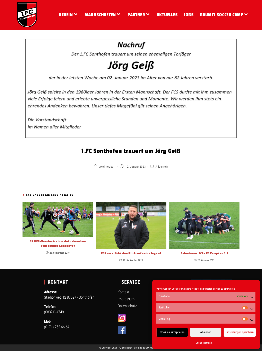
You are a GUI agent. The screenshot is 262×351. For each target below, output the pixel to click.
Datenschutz (127, 306)
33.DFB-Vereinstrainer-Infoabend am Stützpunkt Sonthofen (58, 244)
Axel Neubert (107, 166)
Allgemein (162, 166)
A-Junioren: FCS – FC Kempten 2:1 (204, 253)
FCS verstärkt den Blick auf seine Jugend (131, 253)
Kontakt (123, 292)
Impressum (126, 299)
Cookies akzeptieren (172, 332)
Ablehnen (205, 332)
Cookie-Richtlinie (204, 342)
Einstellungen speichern (240, 332)
